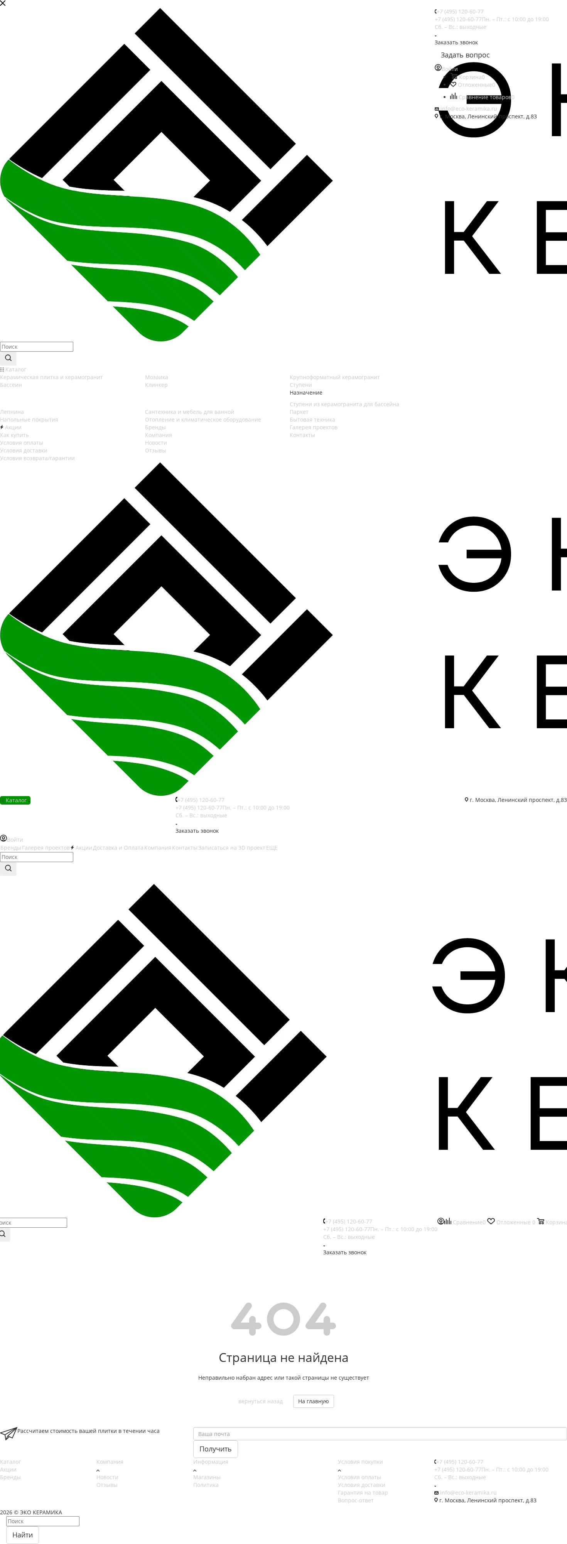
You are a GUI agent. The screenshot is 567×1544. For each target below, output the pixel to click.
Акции (8, 1469)
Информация (210, 1461)
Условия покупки (360, 1461)
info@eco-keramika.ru (468, 108)
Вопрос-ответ (356, 1500)
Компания (109, 1461)
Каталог (10, 1461)
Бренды (10, 1477)
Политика (206, 1484)
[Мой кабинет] (440, 1222)
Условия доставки (361, 1484)
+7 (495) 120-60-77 (460, 11)
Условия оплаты (359, 1477)
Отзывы (107, 1484)
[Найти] (8, 359)
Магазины (207, 1477)
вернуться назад (260, 1401)
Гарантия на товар (363, 1492)
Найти (22, 1534)
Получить (215, 1448)
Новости (107, 1477)
